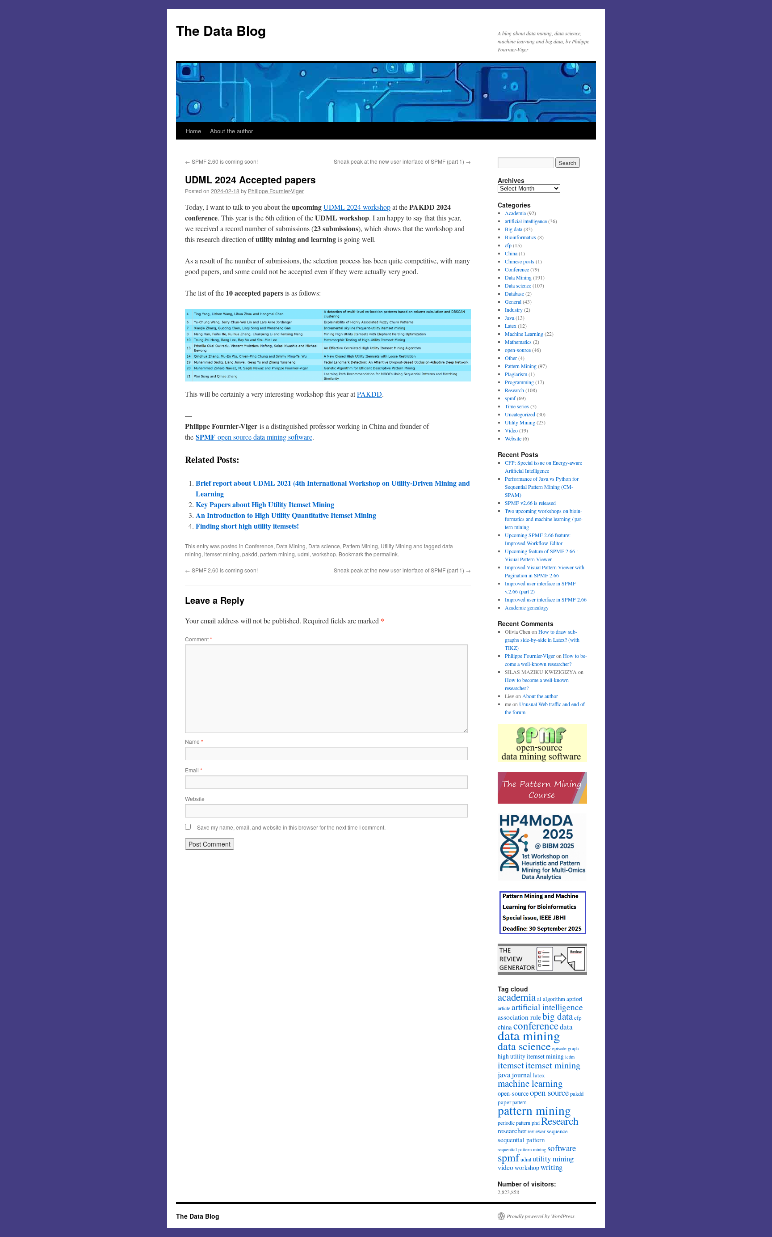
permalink (385, 554)
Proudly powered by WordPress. (541, 1216)
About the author (231, 131)
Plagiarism (516, 373)
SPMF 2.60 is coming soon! (221, 161)
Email (193, 770)
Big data (513, 229)
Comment (198, 639)
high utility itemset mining (531, 1056)
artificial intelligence (526, 221)
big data (557, 1016)
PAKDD (369, 393)
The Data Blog (221, 30)
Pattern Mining (360, 546)
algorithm (554, 999)
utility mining (553, 1159)
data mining (529, 1035)
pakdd (249, 554)
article (504, 1008)
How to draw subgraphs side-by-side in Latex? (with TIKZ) (542, 639)
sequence (557, 1131)
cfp (508, 245)
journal (522, 1074)
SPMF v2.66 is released (530, 502)
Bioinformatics (520, 237)
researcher (512, 1130)
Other (511, 357)
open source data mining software (254, 436)
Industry (514, 309)
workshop (324, 554)
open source (549, 1092)
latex (539, 1075)
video (505, 1167)
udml (304, 554)
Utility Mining (396, 546)
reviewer (536, 1131)
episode (559, 1048)
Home (193, 131)
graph (573, 1048)
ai (539, 999)
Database (514, 293)
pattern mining (277, 554)
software (561, 1147)
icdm (570, 1057)
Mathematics (518, 341)
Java (509, 317)
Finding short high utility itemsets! (247, 526)
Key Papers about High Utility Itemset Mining (265, 504)
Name (194, 741)
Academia (515, 212)
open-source (518, 349)
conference (535, 1025)
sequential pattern (521, 1139)
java (504, 1074)
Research (514, 390)
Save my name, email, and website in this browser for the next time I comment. (291, 827)
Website (195, 798)
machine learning (530, 1083)
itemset (511, 1065)
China (511, 253)
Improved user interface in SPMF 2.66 (546, 599)
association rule (519, 1016)
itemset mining (221, 554)
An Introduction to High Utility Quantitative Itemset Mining (286, 515)
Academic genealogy (527, 607)
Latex (510, 325)
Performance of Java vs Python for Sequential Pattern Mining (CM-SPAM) (542, 486)
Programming (519, 382)
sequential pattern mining (522, 1149)
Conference (259, 546)
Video (511, 430)
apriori (574, 999)
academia (517, 997)
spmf (510, 398)
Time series (517, 406)
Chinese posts (519, 261)
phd (536, 1122)
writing (551, 1167)
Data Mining (291, 546)
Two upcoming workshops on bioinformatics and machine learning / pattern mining (544, 518)
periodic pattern (514, 1122)
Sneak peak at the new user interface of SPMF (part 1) (402, 161)
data (566, 1026)
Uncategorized (520, 414)
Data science (324, 546)
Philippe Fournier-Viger (276, 191)
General (513, 301)
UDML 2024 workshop (356, 207)
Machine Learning (524, 333)
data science (524, 1046)
